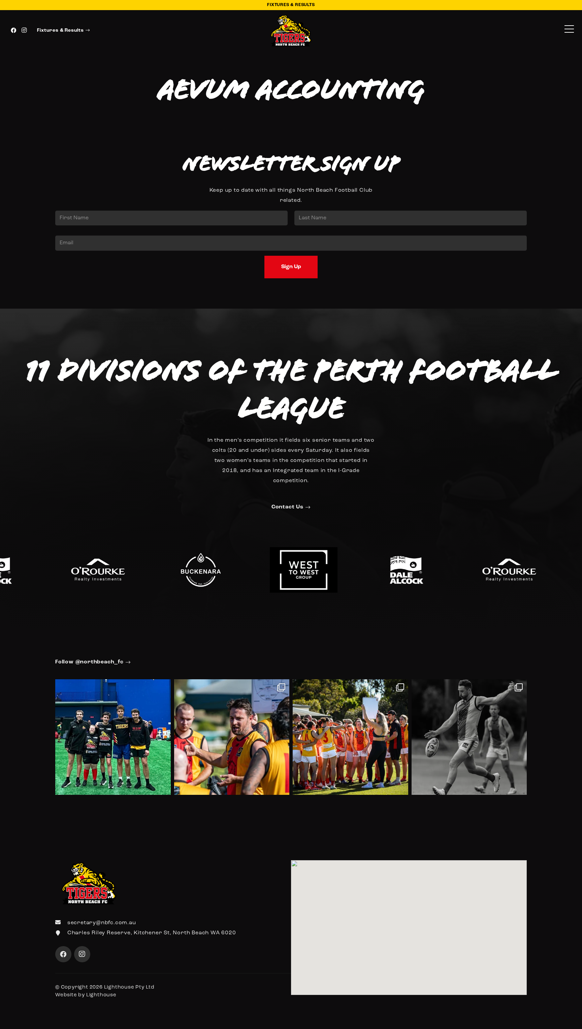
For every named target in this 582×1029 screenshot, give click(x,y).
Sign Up (291, 267)
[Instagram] (24, 30)
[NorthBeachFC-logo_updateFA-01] (291, 30)
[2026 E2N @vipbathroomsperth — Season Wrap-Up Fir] (232, 737)
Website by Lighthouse (86, 995)
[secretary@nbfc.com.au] (61, 923)
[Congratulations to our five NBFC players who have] (113, 737)
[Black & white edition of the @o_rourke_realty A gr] (469, 737)
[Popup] (569, 30)
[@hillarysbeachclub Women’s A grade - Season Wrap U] (350, 737)
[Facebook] (13, 30)
